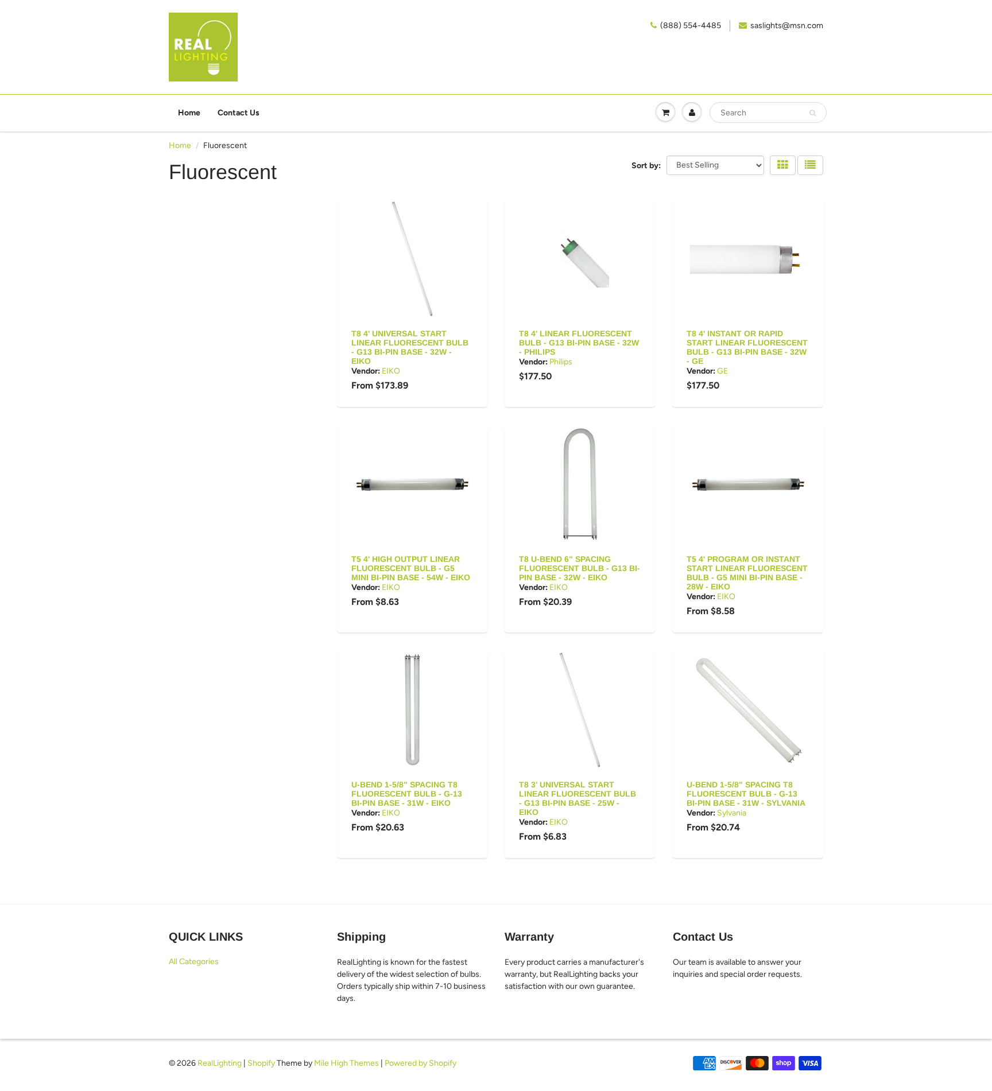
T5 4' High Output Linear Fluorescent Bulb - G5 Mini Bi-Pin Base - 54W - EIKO (410, 568)
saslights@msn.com (786, 25)
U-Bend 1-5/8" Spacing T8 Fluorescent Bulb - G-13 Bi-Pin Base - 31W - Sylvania (746, 793)
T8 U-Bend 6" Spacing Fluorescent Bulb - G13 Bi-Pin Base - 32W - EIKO (579, 568)
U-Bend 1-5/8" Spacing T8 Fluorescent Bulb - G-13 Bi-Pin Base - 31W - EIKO (406, 793)
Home (189, 113)
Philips (560, 362)
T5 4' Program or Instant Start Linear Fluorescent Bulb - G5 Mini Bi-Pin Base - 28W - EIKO (747, 572)
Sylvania (731, 813)
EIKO (391, 371)
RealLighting (219, 1063)
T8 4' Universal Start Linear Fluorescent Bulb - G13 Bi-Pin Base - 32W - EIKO (409, 347)
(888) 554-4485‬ (690, 25)
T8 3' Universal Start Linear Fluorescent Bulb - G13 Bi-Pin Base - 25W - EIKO (577, 798)
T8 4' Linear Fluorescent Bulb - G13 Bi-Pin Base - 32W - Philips (579, 342)
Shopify (261, 1063)
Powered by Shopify (420, 1063)
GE (722, 371)
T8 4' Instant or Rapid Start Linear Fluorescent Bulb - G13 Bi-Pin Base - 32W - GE (747, 347)
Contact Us (238, 113)
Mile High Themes (346, 1063)
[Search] (812, 113)
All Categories (194, 961)
